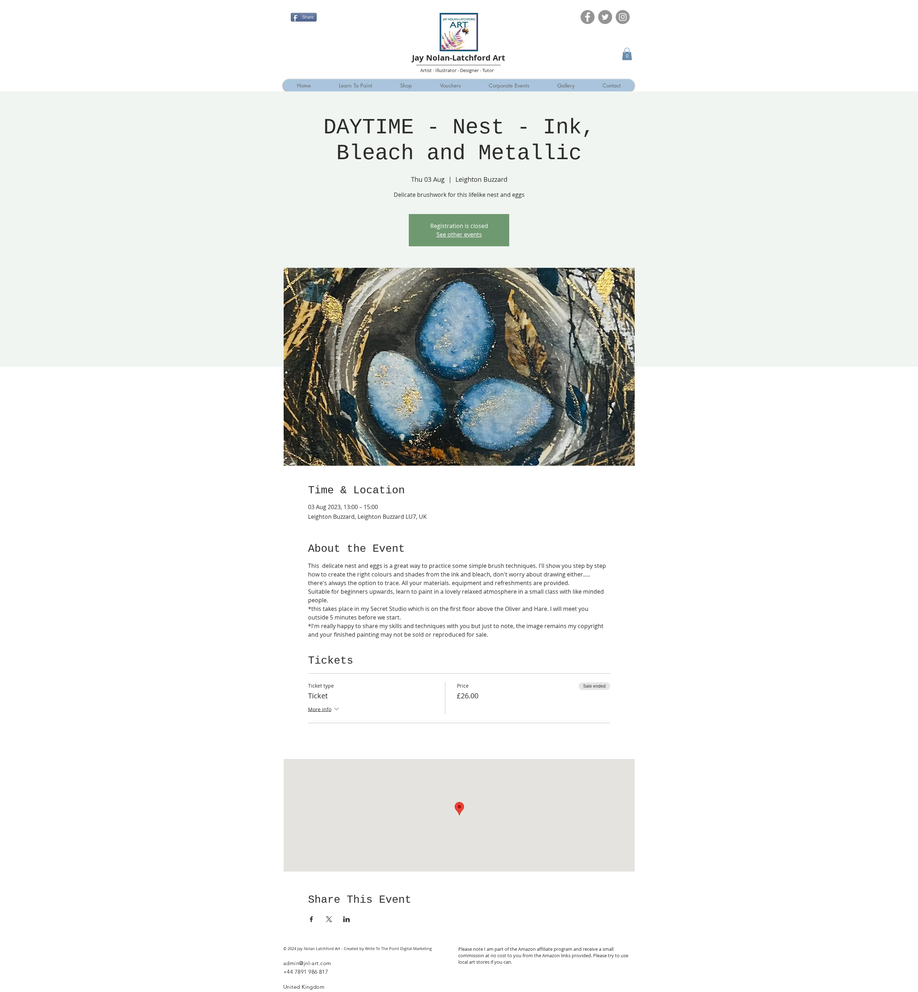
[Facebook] (588, 17)
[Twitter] (605, 17)
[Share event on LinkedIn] (346, 919)
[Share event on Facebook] (311, 919)
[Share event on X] (329, 919)
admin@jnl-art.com (307, 963)
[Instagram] (623, 17)
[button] (627, 54)
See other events (459, 234)
